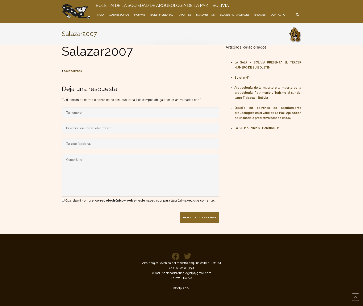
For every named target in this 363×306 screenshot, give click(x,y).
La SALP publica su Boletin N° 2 (256, 128)
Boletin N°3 (242, 77)
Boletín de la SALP (162, 14)
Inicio (100, 14)
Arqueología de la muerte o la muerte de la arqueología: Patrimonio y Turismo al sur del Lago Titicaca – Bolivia (267, 92)
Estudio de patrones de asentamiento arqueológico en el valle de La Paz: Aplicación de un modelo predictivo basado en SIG (267, 113)
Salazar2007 (73, 71)
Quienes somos (119, 14)
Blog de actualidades (234, 14)
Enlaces (259, 14)
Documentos (205, 14)
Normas (139, 14)
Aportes (185, 14)
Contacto (278, 14)
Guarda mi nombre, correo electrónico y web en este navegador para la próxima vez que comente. (140, 200)
